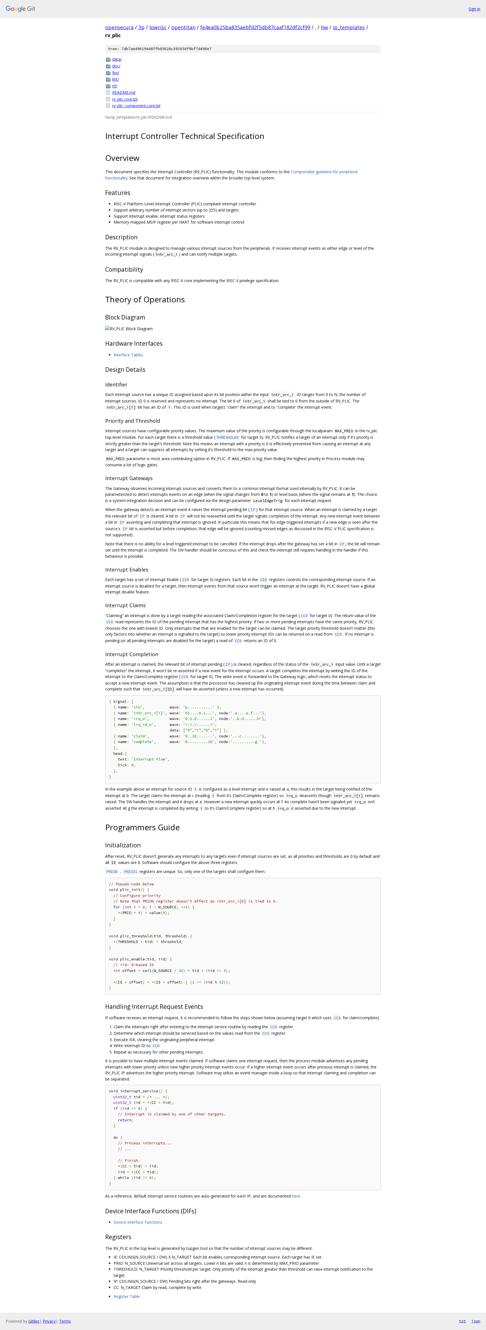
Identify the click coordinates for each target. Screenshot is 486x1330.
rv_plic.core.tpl (125, 99)
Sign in (474, 9)
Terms (65, 1321)
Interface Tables (128, 354)
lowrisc (157, 27)
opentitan (183, 27)
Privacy (49, 1321)
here (296, 1196)
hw (324, 27)
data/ (117, 59)
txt (462, 1321)
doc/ (116, 66)
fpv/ (115, 72)
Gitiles (33, 1321)
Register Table (127, 1296)
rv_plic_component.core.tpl (136, 105)
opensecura (119, 27)
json (475, 1321)
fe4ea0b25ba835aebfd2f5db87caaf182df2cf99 (255, 27)
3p (141, 27)
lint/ (115, 79)
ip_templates (349, 27)
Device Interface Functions (138, 1222)
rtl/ (114, 86)
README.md (123, 92)
